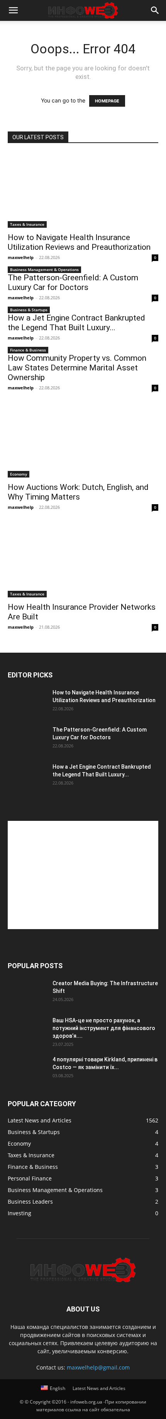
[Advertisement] (83, 875)
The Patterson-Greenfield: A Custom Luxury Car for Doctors (73, 282)
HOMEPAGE (107, 101)
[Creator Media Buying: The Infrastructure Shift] (27, 992)
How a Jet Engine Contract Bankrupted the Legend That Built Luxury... (76, 322)
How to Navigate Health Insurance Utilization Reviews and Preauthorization (79, 242)
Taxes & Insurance (27, 224)
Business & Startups (28, 309)
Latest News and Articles (99, 1388)
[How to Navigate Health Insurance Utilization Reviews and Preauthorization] (83, 190)
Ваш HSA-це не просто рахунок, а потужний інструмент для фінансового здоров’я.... (104, 1028)
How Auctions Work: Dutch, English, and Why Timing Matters (78, 492)
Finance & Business (28, 350)
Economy (18, 474)
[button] (13, 10)
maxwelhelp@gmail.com (98, 1367)
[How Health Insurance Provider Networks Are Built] (83, 560)
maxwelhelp (21, 257)
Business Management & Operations (44, 269)
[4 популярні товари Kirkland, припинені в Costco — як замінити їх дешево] (27, 1069)
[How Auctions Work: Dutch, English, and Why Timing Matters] (83, 440)
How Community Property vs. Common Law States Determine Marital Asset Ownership (77, 367)
